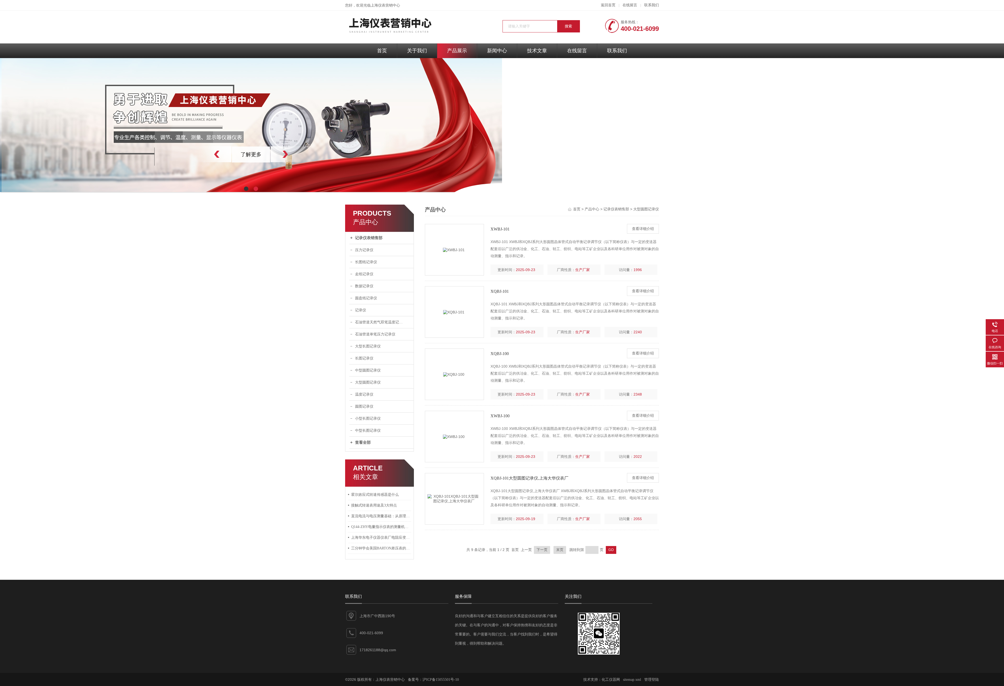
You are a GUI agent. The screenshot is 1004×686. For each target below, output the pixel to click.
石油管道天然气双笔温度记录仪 (380, 322)
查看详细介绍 (643, 229)
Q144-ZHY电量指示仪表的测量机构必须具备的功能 (381, 527)
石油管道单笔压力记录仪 (375, 334)
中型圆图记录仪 (368, 370)
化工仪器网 (611, 680)
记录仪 (360, 310)
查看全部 (363, 442)
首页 (382, 50)
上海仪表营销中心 (385, 5)
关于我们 (417, 50)
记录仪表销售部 (369, 238)
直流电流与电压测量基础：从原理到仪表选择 (381, 516)
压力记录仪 (364, 250)
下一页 (542, 550)
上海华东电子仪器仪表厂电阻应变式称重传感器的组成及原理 (381, 537)
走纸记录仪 (364, 274)
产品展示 (457, 50)
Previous (205, 154)
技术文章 (537, 50)
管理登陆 (651, 680)
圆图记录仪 (364, 406)
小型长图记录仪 (368, 418)
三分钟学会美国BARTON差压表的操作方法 (381, 548)
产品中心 (592, 209)
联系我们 (651, 5)
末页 (559, 550)
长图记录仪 (364, 358)
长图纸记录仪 (366, 262)
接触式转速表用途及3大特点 (374, 505)
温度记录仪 (364, 394)
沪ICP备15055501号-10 (441, 680)
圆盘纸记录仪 (366, 298)
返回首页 (608, 5)
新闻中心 (497, 50)
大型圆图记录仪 (368, 382)
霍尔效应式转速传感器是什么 (375, 495)
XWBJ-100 (500, 416)
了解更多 (251, 154)
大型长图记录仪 (368, 346)
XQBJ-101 (499, 291)
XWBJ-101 (500, 229)
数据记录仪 (364, 286)
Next (297, 154)
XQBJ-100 (499, 353)
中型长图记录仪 (368, 430)
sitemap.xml (632, 680)
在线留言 (630, 5)
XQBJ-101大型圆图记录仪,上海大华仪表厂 (529, 478)
